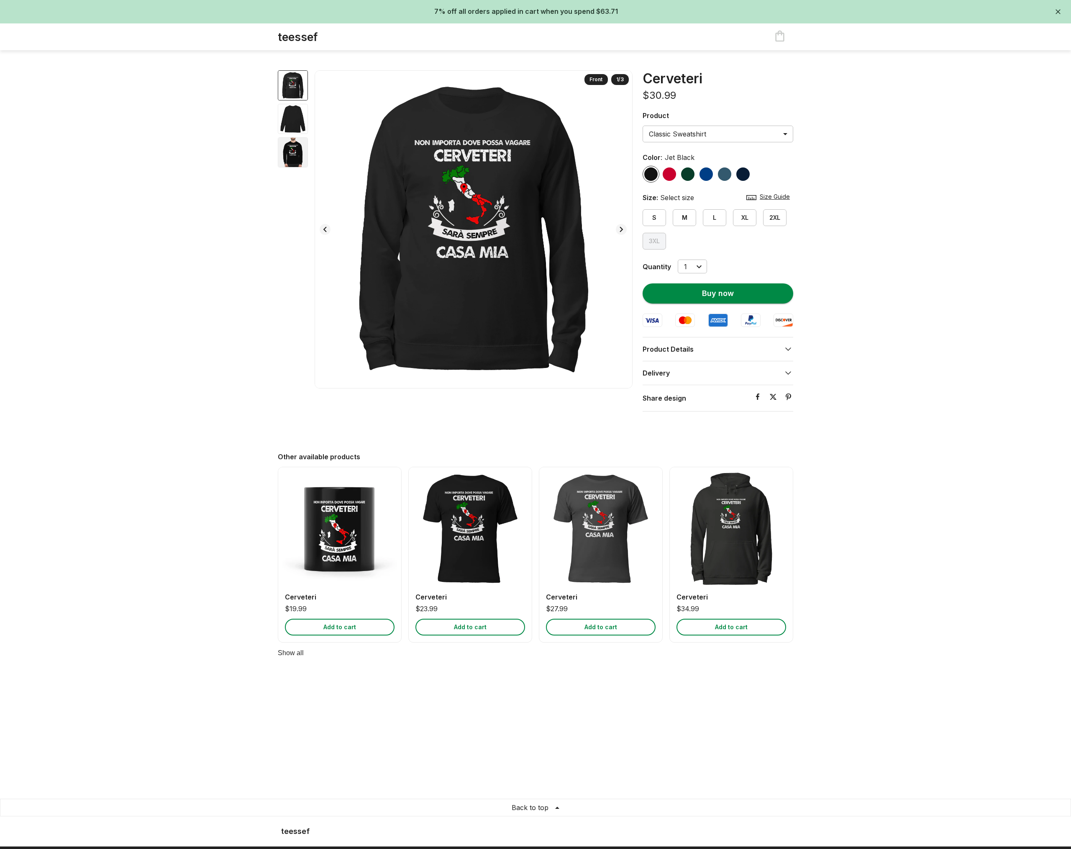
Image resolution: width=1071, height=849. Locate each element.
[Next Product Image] (621, 229)
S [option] (654, 217)
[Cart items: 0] (779, 36)
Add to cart (339, 626)
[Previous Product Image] (325, 229)
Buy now (718, 293)
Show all (291, 652)
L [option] (714, 217)
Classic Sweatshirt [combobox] (677, 134)
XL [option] (744, 217)
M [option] (684, 217)
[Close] (1058, 11)
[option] (651, 174)
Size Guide (775, 196)
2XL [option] (774, 217)
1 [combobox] (685, 266)
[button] (718, 349)
